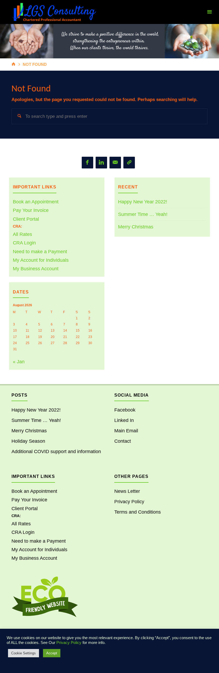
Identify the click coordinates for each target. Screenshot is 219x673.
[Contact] (129, 162)
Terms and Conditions (137, 512)
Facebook (124, 410)
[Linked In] (101, 162)
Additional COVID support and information (56, 451)
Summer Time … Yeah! (142, 214)
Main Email (126, 430)
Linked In (124, 420)
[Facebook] (87, 162)
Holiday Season (28, 441)
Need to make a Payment (40, 251)
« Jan (19, 361)
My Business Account (35, 268)
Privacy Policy (129, 501)
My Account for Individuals (41, 260)
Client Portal (26, 219)
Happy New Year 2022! (142, 201)
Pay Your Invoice (31, 210)
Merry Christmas (135, 226)
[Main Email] (115, 162)
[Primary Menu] (209, 12)
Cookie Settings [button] (23, 653)
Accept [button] (51, 653)
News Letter (127, 491)
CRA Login (24, 242)
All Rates (22, 234)
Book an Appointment (35, 201)
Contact (122, 441)
